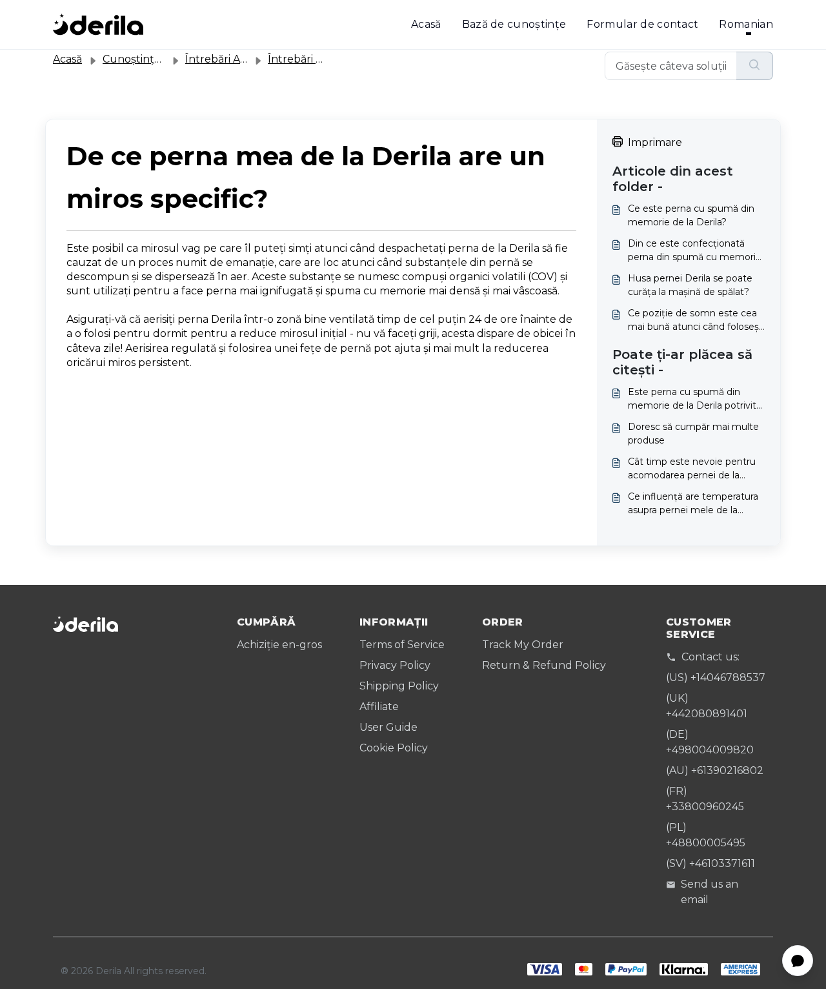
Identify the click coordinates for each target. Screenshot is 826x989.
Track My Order (522, 644)
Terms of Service (402, 644)
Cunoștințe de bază (153, 59)
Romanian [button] (746, 24)
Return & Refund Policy (544, 665)
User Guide (388, 727)
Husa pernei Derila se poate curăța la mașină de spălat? (690, 285)
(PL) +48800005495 (705, 835)
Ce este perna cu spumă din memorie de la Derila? (691, 215)
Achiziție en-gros (279, 644)
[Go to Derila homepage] (98, 24)
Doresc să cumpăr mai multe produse (693, 433)
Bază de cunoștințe (514, 24)
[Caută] (754, 66)
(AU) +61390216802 (714, 770)
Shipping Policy (399, 686)
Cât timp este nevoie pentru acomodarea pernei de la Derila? (692, 469)
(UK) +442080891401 (706, 706)
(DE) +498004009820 (710, 742)
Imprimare (655, 142)
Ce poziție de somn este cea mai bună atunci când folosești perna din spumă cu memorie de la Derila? (696, 320)
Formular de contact (642, 24)
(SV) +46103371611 (710, 863)
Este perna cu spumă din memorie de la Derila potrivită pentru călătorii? (694, 399)
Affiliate (379, 706)
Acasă (426, 24)
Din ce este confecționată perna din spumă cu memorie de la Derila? (694, 251)
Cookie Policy (393, 748)
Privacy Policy (394, 665)
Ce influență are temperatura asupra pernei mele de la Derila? (693, 504)
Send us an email (709, 892)
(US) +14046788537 (715, 677)
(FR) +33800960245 (705, 799)
